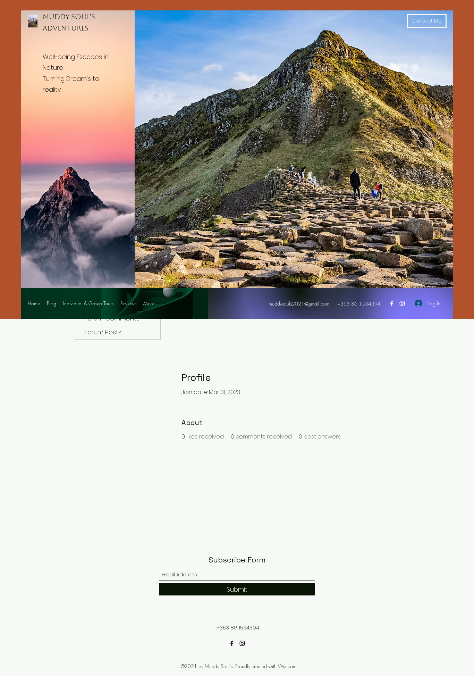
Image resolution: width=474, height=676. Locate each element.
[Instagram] (402, 303)
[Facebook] (391, 303)
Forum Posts (103, 332)
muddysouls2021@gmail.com (299, 303)
